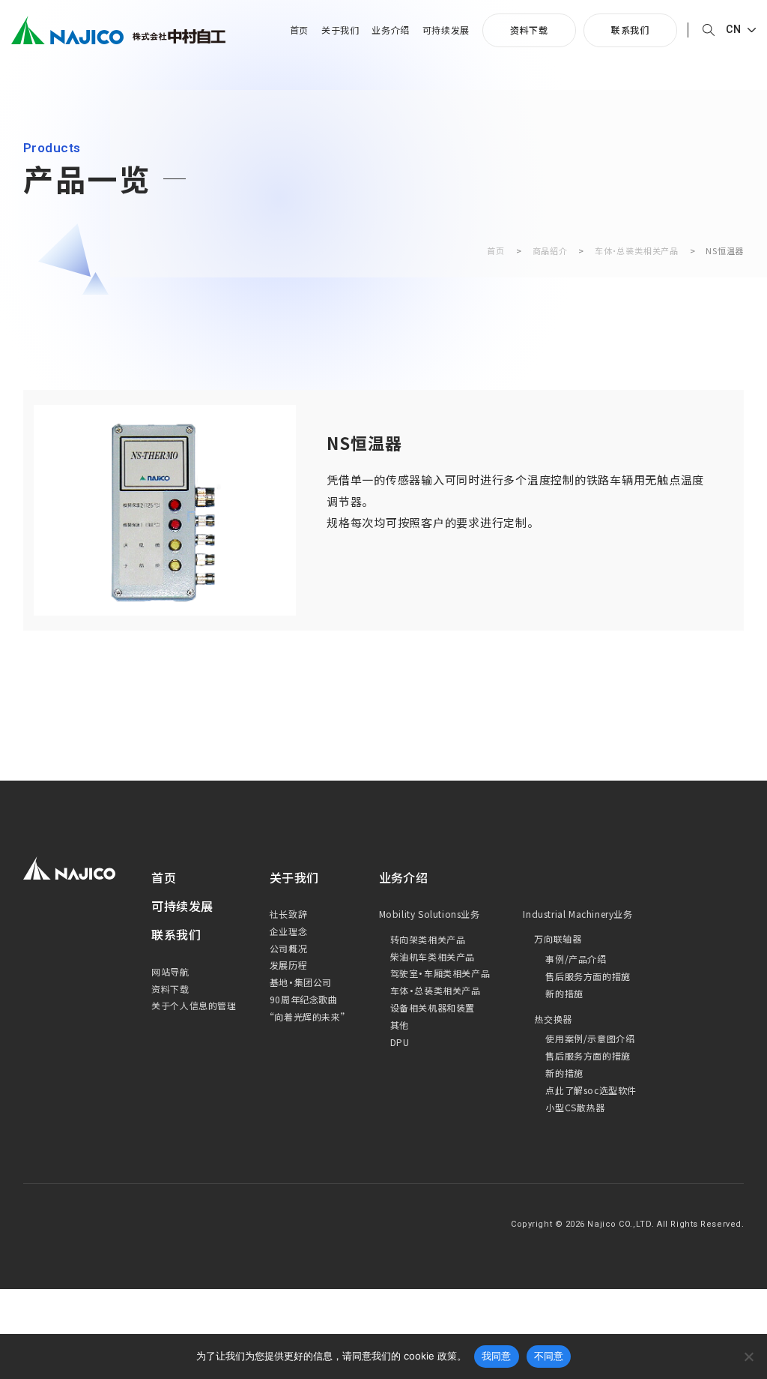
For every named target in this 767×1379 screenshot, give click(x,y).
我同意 (497, 1356)
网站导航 (170, 971)
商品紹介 (550, 250)
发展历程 (288, 964)
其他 (399, 1024)
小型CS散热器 (574, 1107)
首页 (299, 29)
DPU (400, 1042)
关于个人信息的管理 (193, 1005)
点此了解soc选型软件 (591, 1090)
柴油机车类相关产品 (432, 956)
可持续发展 (446, 29)
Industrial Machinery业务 (577, 913)
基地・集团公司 (301, 982)
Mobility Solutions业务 (429, 913)
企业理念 (288, 931)
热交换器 (553, 1018)
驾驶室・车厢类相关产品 (440, 973)
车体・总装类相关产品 (637, 250)
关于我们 (340, 29)
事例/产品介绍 (575, 958)
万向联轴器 (557, 938)
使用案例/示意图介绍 (589, 1038)
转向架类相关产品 (428, 939)
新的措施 (564, 993)
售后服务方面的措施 (587, 976)
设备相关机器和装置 (432, 1007)
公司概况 (288, 948)
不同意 (549, 1356)
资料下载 (529, 29)
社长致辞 (288, 913)
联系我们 (630, 29)
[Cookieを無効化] (748, 1356)
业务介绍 (390, 29)
